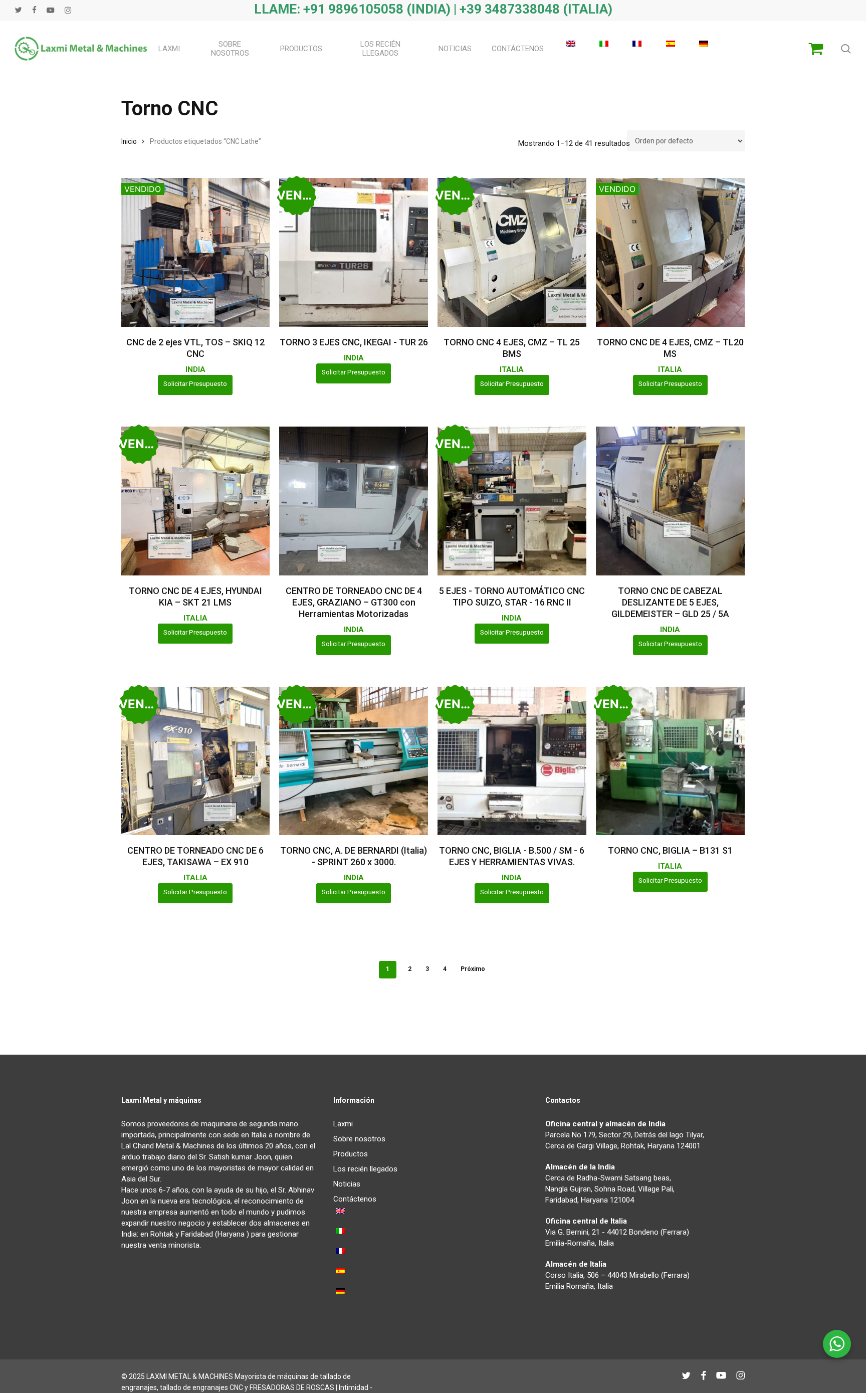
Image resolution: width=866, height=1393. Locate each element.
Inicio (129, 141)
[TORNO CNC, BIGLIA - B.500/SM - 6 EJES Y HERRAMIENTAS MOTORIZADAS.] (512, 761)
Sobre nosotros (359, 1138)
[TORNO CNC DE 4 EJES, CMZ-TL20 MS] (670, 252)
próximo (473, 968)
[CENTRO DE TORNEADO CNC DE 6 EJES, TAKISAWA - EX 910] (195, 761)
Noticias (346, 1183)
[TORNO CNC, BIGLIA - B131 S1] (670, 761)
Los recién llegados (365, 1168)
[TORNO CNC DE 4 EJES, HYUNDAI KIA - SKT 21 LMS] (195, 501)
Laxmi (343, 1123)
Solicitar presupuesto (195, 383)
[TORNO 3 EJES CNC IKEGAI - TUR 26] (353, 252)
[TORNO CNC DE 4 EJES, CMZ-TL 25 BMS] (512, 252)
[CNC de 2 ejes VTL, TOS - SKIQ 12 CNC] (195, 252)
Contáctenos (354, 1199)
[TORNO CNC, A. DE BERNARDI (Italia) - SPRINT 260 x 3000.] (353, 761)
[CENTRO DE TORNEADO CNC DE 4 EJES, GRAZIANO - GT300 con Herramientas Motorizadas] (353, 501)
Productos (350, 1153)
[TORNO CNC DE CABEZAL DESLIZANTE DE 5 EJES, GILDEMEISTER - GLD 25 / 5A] (670, 501)
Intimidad (353, 1387)
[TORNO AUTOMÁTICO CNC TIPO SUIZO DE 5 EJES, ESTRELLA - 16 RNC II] (512, 501)
